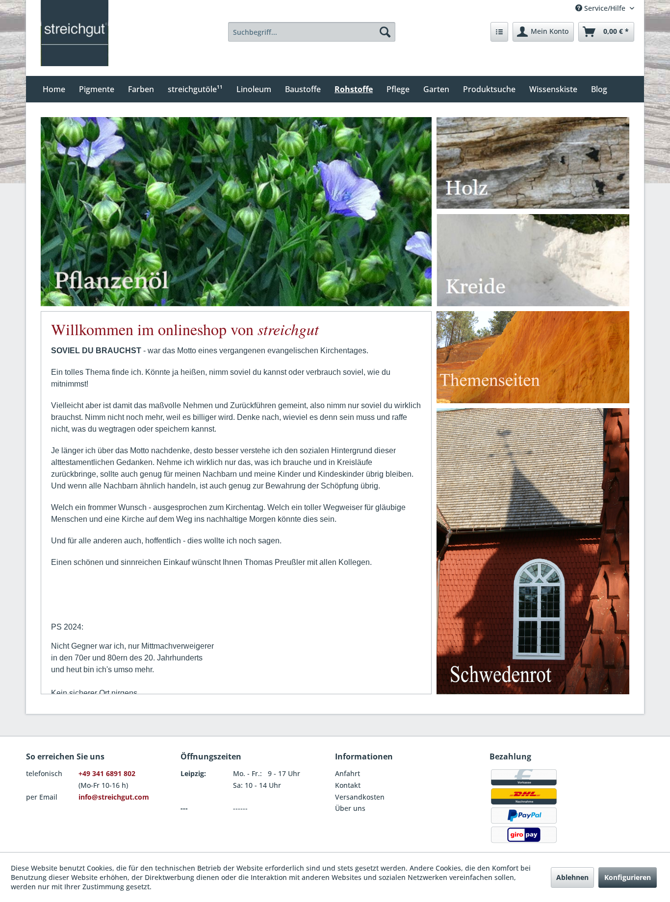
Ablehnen (572, 877)
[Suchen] (385, 32)
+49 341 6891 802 (106, 773)
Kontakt (348, 785)
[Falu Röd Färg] (533, 551)
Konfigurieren (627, 877)
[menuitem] (312, 32)
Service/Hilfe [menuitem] (604, 8)
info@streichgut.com (113, 797)
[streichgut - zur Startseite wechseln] (74, 33)
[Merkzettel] (499, 32)
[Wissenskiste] (533, 357)
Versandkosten (360, 797)
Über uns (350, 808)
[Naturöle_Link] (243, 167)
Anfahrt (347, 773)
